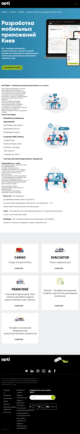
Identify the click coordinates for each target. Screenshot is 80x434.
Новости (6, 404)
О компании (7, 394)
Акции (5, 401)
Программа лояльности (21, 419)
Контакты (7, 412)
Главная (6, 390)
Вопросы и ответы (21, 391)
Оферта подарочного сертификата (22, 426)
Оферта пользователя (22, 396)
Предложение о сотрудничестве (23, 414)
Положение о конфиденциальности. (25, 409)
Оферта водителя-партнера (21, 403)
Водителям (7, 398)
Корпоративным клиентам (9, 408)
